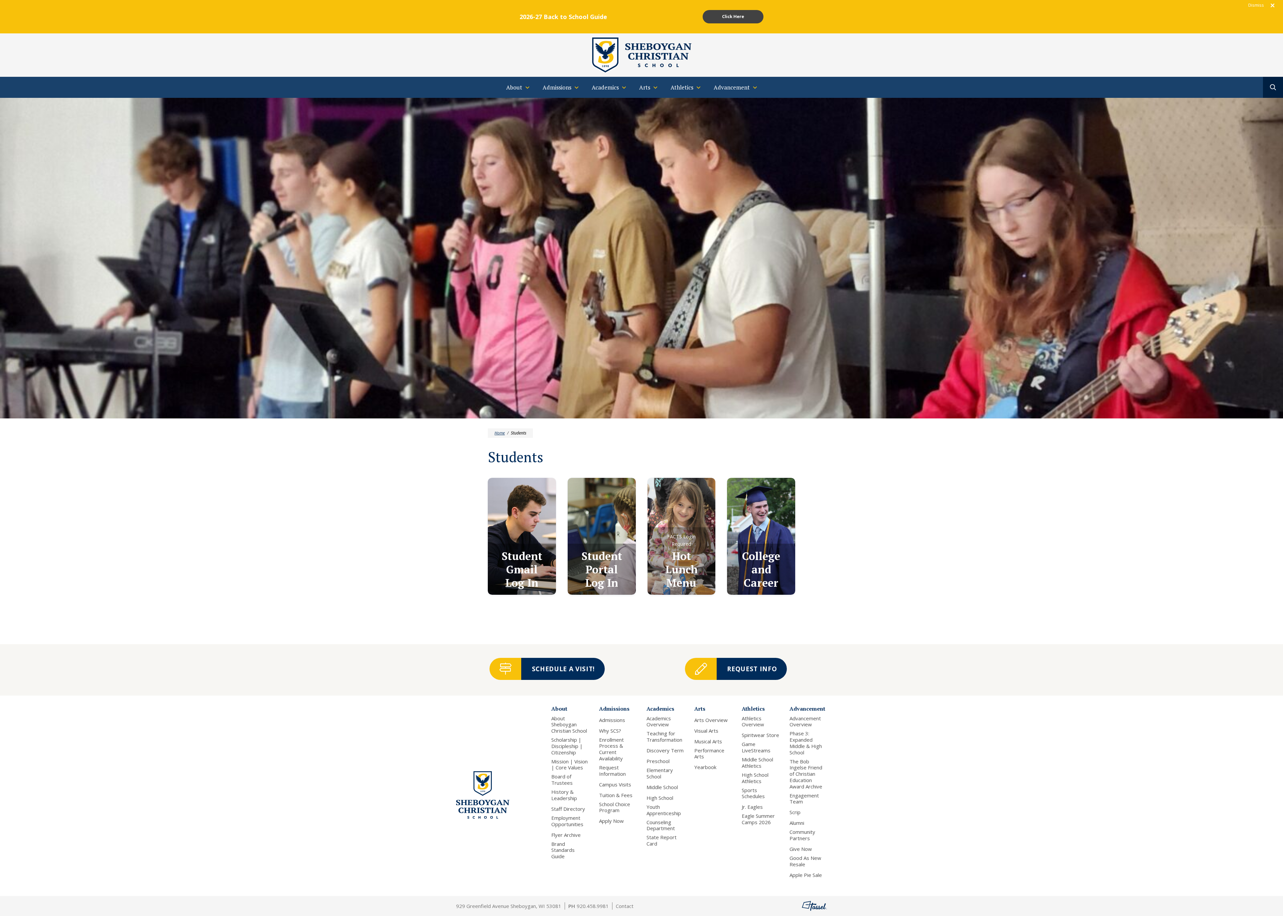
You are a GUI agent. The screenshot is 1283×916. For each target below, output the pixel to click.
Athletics (753, 708)
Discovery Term (665, 750)
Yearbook (705, 767)
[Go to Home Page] (641, 54)
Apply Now (611, 821)
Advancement (807, 708)
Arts (699, 708)
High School (660, 798)
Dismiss (1256, 5)
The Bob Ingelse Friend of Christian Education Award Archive (806, 774)
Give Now (801, 849)
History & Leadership (564, 795)
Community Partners (802, 835)
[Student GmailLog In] (522, 536)
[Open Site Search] (1273, 87)
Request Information (612, 770)
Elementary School (660, 773)
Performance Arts (709, 753)
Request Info (752, 669)
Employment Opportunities (567, 821)
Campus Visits (615, 784)
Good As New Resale (805, 861)
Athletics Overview (753, 721)
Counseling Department (661, 825)
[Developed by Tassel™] (814, 906)
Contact (624, 906)
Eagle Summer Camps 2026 (758, 819)
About (559, 708)
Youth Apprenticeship (664, 810)
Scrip (795, 812)
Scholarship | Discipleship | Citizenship (567, 746)
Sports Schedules (753, 793)
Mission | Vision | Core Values (569, 764)
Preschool (658, 761)
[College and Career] (761, 536)
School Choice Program (614, 807)
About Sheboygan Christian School (569, 724)
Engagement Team (804, 798)
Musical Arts (708, 741)
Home (499, 433)
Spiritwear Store (760, 735)
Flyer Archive (566, 835)
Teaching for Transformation (664, 736)
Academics (660, 708)
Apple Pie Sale (806, 875)
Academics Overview (659, 721)
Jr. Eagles (752, 807)
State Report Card (662, 840)
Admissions (614, 708)
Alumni (797, 823)
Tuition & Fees (615, 795)
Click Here (733, 16)
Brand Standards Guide (563, 850)
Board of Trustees (562, 779)
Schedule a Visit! (563, 669)
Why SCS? (610, 731)
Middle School (662, 787)
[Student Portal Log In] (602, 536)
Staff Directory (568, 809)
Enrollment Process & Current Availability (611, 749)
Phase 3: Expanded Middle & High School (806, 742)
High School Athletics (755, 778)
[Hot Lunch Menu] (682, 536)
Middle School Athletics (757, 762)
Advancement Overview (805, 721)
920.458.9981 (593, 906)
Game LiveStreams (756, 747)
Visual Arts (706, 731)
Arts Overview (711, 720)
